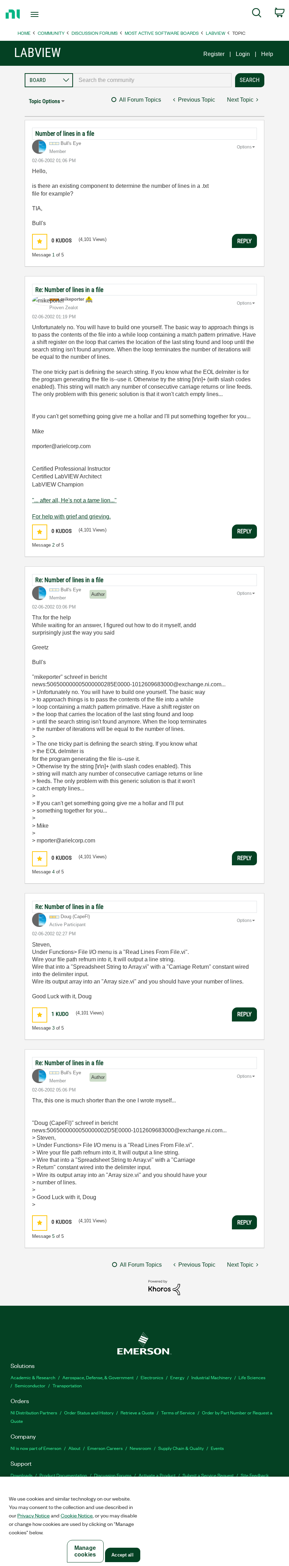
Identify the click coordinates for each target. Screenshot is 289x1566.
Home (24, 33)
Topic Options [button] (44, 101)
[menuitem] (256, 14)
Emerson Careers (105, 1448)
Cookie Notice (77, 1515)
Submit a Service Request (208, 1475)
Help (267, 54)
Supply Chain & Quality (181, 1448)
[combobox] (152, 80)
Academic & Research (33, 1377)
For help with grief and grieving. (71, 517)
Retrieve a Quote (137, 1412)
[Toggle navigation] (43, 14)
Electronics (152, 1377)
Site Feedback (255, 1475)
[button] (39, 241)
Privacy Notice (33, 1515)
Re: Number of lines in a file (69, 289)
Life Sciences (252, 1377)
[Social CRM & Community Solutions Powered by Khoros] (164, 1287)
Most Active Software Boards (162, 33)
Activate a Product (157, 1475)
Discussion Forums (95, 33)
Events (217, 1448)
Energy (177, 1377)
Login (243, 54)
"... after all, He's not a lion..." (74, 500)
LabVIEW (215, 33)
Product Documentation (63, 1475)
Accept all (122, 1555)
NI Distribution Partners (34, 1412)
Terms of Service (178, 1412)
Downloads (21, 1475)
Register (214, 54)
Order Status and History (88, 1412)
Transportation (67, 1385)
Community (51, 33)
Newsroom (140, 1448)
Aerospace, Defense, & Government (98, 1377)
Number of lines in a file (64, 133)
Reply (244, 240)
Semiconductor (30, 1385)
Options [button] (244, 147)
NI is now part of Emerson (36, 1448)
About (74, 1448)
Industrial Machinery (211, 1377)
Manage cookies (85, 1551)
